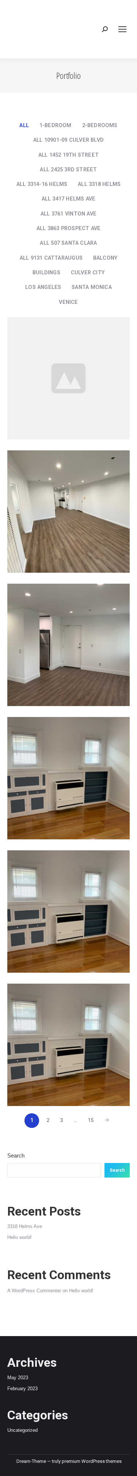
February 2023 (22, 1388)
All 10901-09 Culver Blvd (68, 140)
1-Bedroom (55, 125)
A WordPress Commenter (34, 1290)
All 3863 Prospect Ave (69, 228)
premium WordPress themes (92, 1461)
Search (15, 1155)
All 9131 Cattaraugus (51, 258)
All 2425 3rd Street (68, 170)
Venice (68, 302)
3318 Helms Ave (24, 1226)
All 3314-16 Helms (42, 184)
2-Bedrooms (100, 125)
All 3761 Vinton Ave (68, 214)
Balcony (105, 258)
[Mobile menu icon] (122, 29)
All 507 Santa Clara (68, 243)
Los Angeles (43, 287)
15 (91, 1120)
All (24, 125)
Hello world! (19, 1237)
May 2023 (17, 1377)
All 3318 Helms (99, 184)
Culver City (87, 273)
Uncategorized (22, 1430)
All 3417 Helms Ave (69, 199)
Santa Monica (92, 287)
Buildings (46, 273)
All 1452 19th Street (68, 155)
